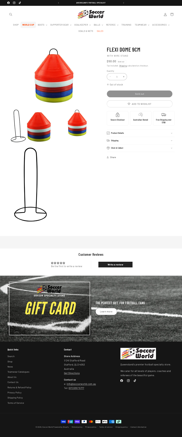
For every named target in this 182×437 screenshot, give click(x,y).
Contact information (138, 427)
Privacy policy (90, 427)
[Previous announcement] (58, 3)
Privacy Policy (15, 392)
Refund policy (77, 427)
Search (11, 356)
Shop (10, 361)
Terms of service (106, 427)
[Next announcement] (123, 3)
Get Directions (72, 373)
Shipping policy (121, 427)
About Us (12, 377)
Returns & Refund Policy (20, 387)
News (10, 366)
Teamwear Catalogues (18, 372)
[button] (11, 14)
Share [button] (113, 157)
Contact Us (13, 382)
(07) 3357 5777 (76, 388)
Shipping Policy (15, 397)
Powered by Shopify (61, 427)
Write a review (115, 264)
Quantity (110, 71)
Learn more (106, 311)
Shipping (123, 66)
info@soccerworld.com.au (81, 383)
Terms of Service (16, 403)
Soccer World (47, 427)
